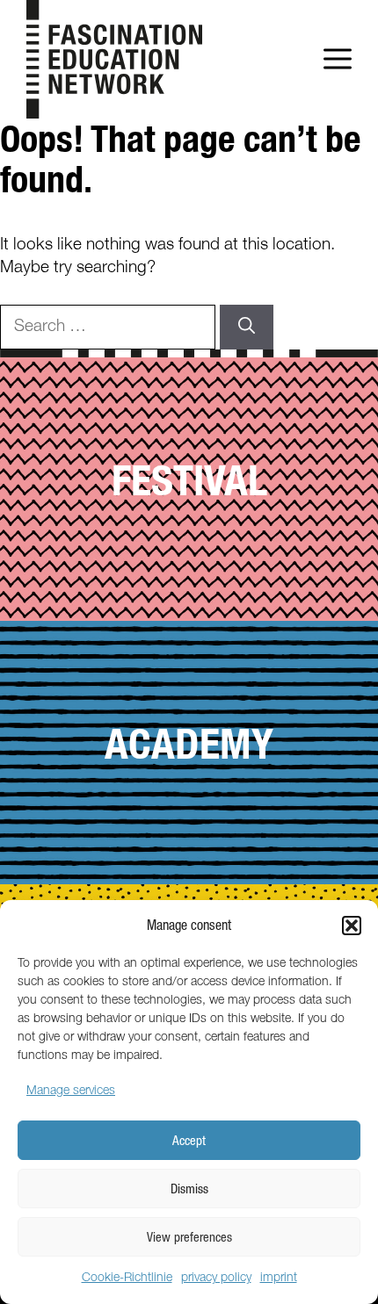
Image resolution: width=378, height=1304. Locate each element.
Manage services (70, 1091)
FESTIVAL (189, 479)
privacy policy (216, 1278)
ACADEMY (189, 742)
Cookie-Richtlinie (127, 1278)
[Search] (246, 327)
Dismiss (189, 1188)
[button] (351, 925)
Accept (189, 1140)
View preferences (189, 1236)
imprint (278, 1278)
